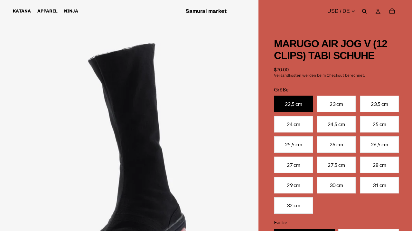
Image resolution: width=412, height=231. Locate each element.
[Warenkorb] (392, 11)
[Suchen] (364, 11)
